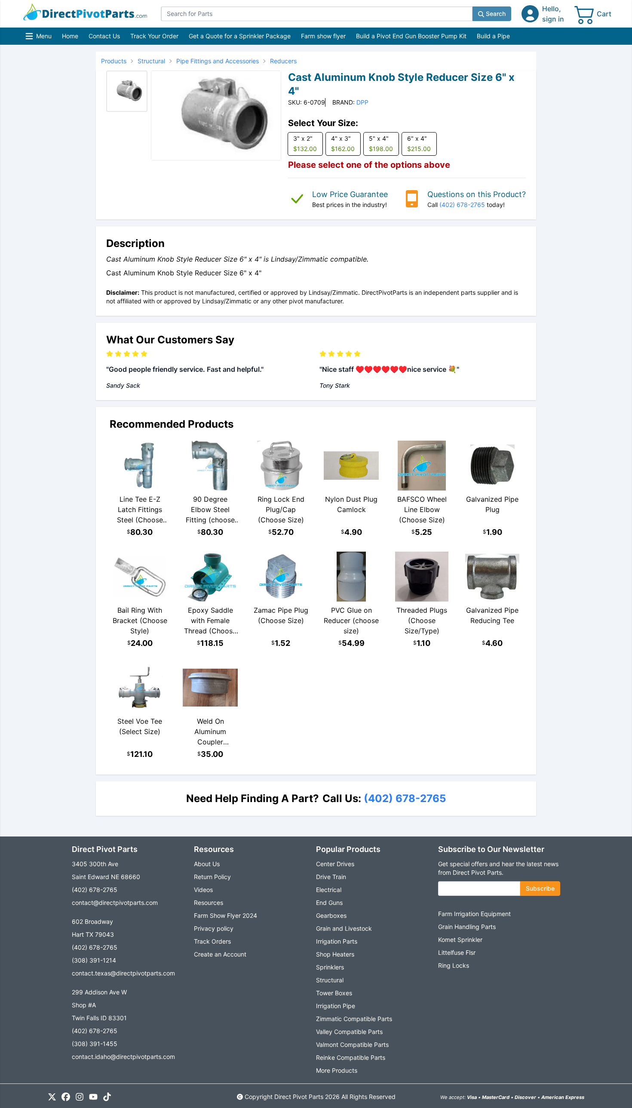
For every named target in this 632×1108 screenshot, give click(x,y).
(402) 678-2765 (462, 204)
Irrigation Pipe (335, 1005)
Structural (330, 980)
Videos (203, 889)
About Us (207, 863)
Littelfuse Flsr (457, 952)
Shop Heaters (335, 954)
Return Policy (212, 876)
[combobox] (316, 13)
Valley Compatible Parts (349, 1031)
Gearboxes (331, 915)
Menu (39, 38)
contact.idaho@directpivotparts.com (123, 1056)
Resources (208, 902)
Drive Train (331, 876)
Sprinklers (330, 967)
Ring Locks (453, 965)
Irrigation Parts (336, 941)
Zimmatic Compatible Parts (354, 1018)
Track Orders (212, 941)
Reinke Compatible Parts (350, 1057)
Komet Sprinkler (460, 939)
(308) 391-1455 (94, 1043)
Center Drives (335, 863)
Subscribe (540, 888)
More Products (336, 1070)
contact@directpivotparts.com (115, 902)
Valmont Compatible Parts (352, 1044)
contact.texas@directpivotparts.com (123, 973)
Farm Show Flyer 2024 (225, 915)
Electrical (328, 889)
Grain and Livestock (344, 928)
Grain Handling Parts (467, 926)
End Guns (329, 902)
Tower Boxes (334, 993)
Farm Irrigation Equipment (474, 913)
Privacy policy (213, 928)
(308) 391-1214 (94, 960)
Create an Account (220, 954)
